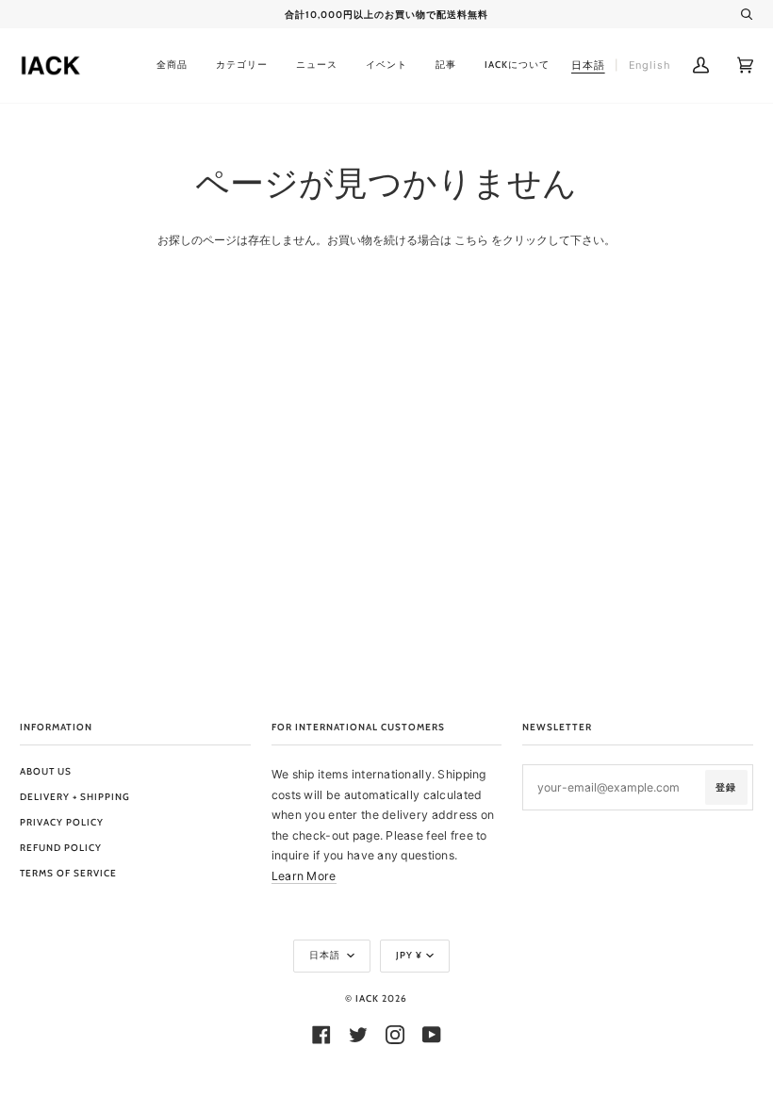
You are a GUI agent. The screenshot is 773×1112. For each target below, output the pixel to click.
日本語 (326, 955)
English (650, 65)
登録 (725, 787)
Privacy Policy (62, 822)
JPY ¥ (409, 955)
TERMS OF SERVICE (68, 873)
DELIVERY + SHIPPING (75, 797)
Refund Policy (61, 848)
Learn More (304, 876)
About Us (46, 771)
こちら (471, 240)
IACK (367, 998)
